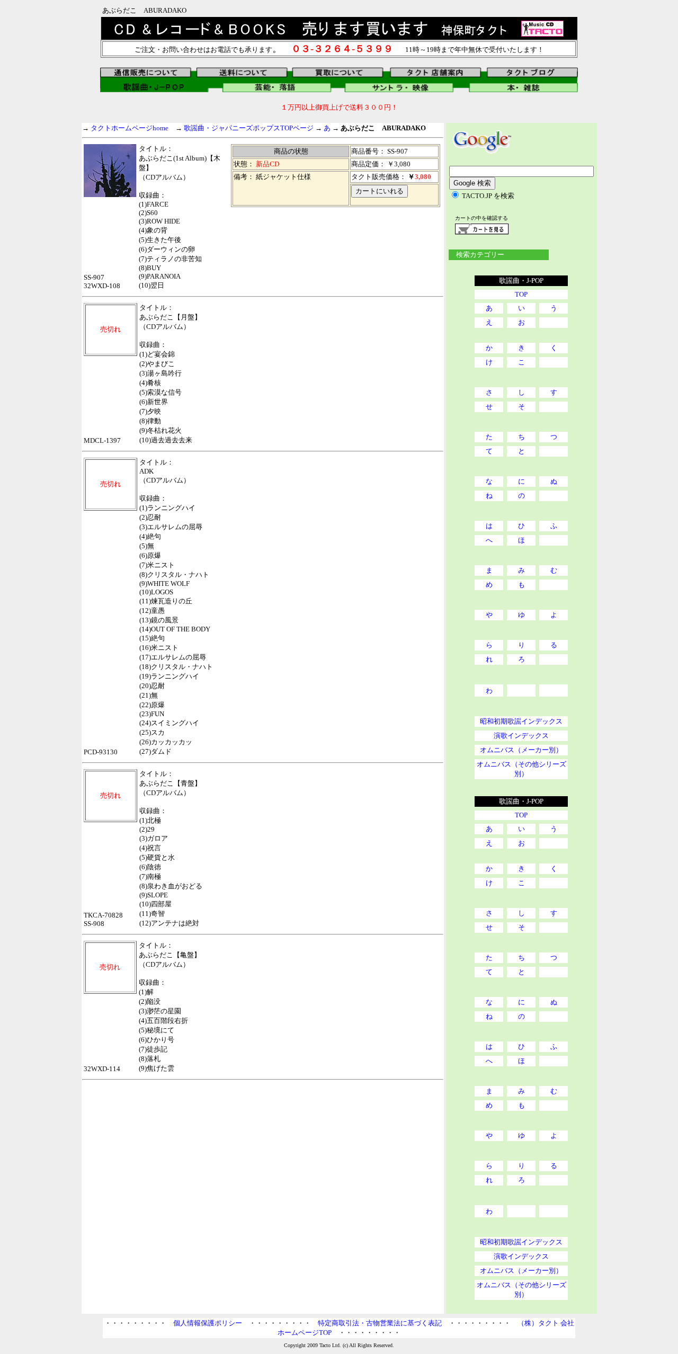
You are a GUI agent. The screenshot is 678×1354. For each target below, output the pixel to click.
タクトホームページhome (129, 128)
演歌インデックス (521, 736)
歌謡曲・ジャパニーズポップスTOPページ (249, 128)
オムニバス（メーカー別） (521, 750)
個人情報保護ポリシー (207, 1323)
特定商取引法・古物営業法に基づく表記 (380, 1323)
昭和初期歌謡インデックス (521, 721)
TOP (521, 294)
